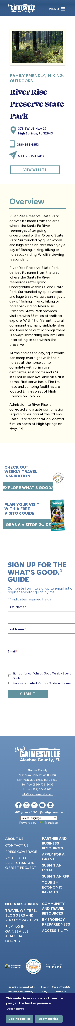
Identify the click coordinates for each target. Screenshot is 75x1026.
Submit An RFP (55, 876)
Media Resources (21, 904)
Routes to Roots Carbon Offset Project (20, 863)
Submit (27, 693)
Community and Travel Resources (53, 909)
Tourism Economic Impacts (52, 887)
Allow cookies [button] (48, 1019)
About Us (14, 839)
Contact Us (17, 845)
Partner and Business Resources (54, 843)
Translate (51, 823)
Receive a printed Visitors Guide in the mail (42, 683)
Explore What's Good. (28, 487)
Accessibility (55, 930)
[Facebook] (18, 806)
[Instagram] (26, 806)
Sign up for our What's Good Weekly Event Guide (41, 676)
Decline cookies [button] (19, 1019)
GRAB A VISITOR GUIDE (28, 524)
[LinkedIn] (50, 806)
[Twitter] (34, 806)
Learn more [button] (15, 1008)
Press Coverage (21, 852)
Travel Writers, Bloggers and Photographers (21, 915)
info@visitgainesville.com (37, 794)
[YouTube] (42, 806)
